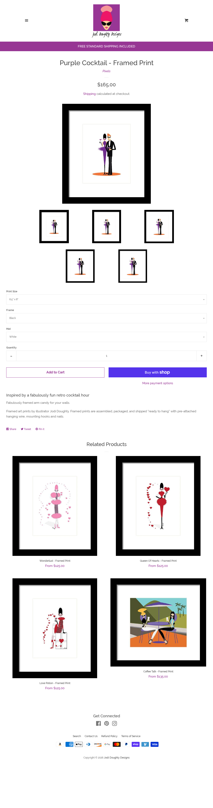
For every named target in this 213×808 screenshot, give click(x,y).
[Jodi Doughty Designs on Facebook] (98, 724)
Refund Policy (109, 736)
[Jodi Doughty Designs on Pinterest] (106, 724)
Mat (8, 328)
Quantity (11, 347)
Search (77, 736)
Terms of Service (130, 736)
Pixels (106, 71)
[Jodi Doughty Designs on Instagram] (114, 724)
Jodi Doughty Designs (117, 757)
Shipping (89, 94)
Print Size (11, 291)
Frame (10, 310)
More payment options (157, 383)
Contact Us (91, 736)
